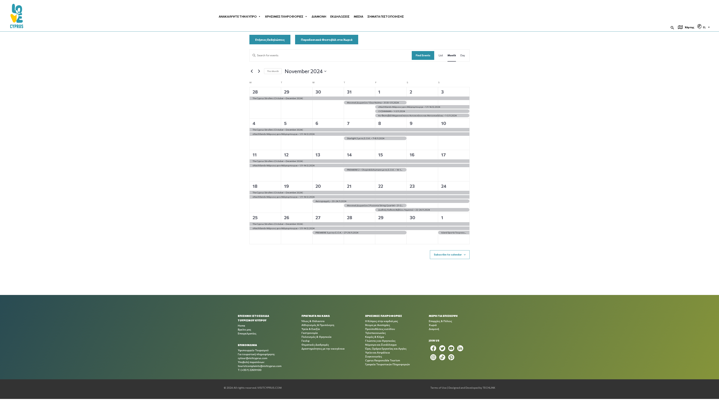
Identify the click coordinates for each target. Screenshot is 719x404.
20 (318, 186)
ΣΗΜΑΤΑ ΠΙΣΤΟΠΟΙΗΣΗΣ (385, 16)
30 (318, 91)
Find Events (423, 55)
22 (380, 186)
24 (443, 186)
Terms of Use (438, 387)
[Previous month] (251, 71)
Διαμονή (319, 16)
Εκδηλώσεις (340, 16)
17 (443, 154)
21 (349, 186)
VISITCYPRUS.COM (269, 387)
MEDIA (358, 16)
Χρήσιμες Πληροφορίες (284, 16)
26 (286, 217)
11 (255, 154)
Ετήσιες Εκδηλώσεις (270, 39)
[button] (672, 27)
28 (255, 91)
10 (443, 123)
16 (412, 154)
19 (286, 186)
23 (412, 186)
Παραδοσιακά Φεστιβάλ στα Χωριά (326, 39)
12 (286, 154)
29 (286, 91)
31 (349, 91)
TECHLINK (489, 387)
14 (349, 154)
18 (255, 186)
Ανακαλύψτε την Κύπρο (238, 16)
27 (318, 217)
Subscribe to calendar (448, 254)
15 (380, 154)
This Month (273, 71)
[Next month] (259, 71)
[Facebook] (433, 348)
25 (255, 217)
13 (317, 154)
